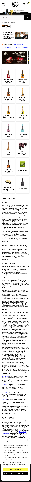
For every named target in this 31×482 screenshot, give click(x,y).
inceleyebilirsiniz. (7, 466)
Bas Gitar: (4, 399)
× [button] (27, 440)
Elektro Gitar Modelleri (18, 44)
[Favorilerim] (24, 4)
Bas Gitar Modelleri (8, 47)
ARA (28, 17)
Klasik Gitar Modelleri (21, 46)
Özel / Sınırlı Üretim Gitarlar (21, 47)
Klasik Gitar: (5, 392)
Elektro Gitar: (5, 376)
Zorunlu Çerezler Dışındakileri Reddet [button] (15, 473)
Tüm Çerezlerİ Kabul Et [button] (15, 469)
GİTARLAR (13, 22)
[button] (15, 478)
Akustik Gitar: (5, 384)
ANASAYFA (6, 22)
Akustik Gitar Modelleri (9, 46)
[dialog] (15, 459)
